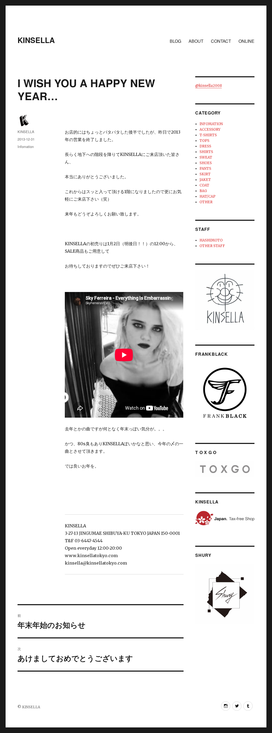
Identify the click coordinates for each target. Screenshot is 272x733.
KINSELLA (36, 40)
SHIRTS (206, 152)
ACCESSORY (209, 129)
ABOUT (196, 41)
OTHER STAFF (212, 246)
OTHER (205, 202)
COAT (204, 185)
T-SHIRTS (208, 135)
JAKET (205, 179)
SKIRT (205, 174)
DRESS (205, 146)
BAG (203, 191)
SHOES (205, 163)
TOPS (204, 140)
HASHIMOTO (211, 240)
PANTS (205, 168)
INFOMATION (211, 124)
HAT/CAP (207, 196)
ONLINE (246, 41)
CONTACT (221, 41)
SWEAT (205, 157)
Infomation (26, 146)
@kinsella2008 (208, 85)
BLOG (175, 41)
